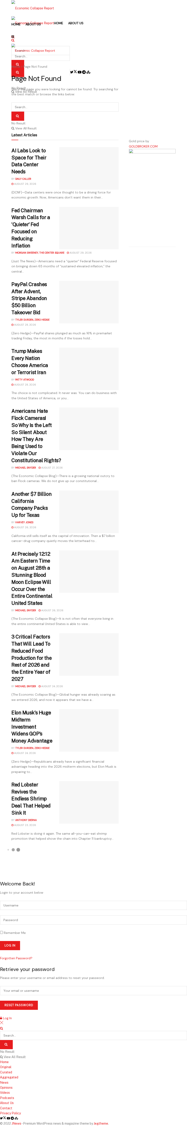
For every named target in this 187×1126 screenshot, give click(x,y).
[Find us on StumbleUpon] (16, 1118)
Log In (7, 1018)
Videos (5, 1092)
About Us (33, 24)
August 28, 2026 (24, 324)
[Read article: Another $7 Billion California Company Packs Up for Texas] (89, 512)
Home (16, 24)
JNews (16, 1123)
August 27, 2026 (52, 467)
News (4, 1082)
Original (5, 1067)
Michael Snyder (25, 467)
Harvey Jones (24, 522)
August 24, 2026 (52, 686)
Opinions (6, 1087)
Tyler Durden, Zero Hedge (32, 319)
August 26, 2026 (24, 527)
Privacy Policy (10, 1113)
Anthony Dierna (26, 820)
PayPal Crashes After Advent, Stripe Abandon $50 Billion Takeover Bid (29, 298)
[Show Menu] (12, 37)
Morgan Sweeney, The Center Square (39, 252)
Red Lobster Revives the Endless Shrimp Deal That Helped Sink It (31, 799)
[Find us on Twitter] (3, 1118)
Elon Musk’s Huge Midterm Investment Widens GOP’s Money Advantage (31, 727)
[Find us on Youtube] (9, 1118)
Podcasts (7, 1098)
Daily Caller (23, 178)
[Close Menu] (1, 1023)
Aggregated (9, 1077)
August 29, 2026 (24, 183)
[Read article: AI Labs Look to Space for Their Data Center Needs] (89, 168)
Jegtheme (101, 1123)
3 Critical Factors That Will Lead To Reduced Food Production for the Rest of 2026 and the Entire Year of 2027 (31, 658)
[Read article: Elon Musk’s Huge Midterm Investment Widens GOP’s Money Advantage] (89, 730)
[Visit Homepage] (32, 8)
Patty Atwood (24, 379)
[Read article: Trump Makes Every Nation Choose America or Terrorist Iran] (89, 369)
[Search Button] (17, 116)
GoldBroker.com (143, 146)
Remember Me (15, 933)
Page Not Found (35, 66)
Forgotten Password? (16, 958)
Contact (6, 1108)
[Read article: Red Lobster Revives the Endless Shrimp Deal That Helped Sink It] (89, 802)
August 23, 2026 (24, 825)
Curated (6, 1072)
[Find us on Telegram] (13, 1118)
